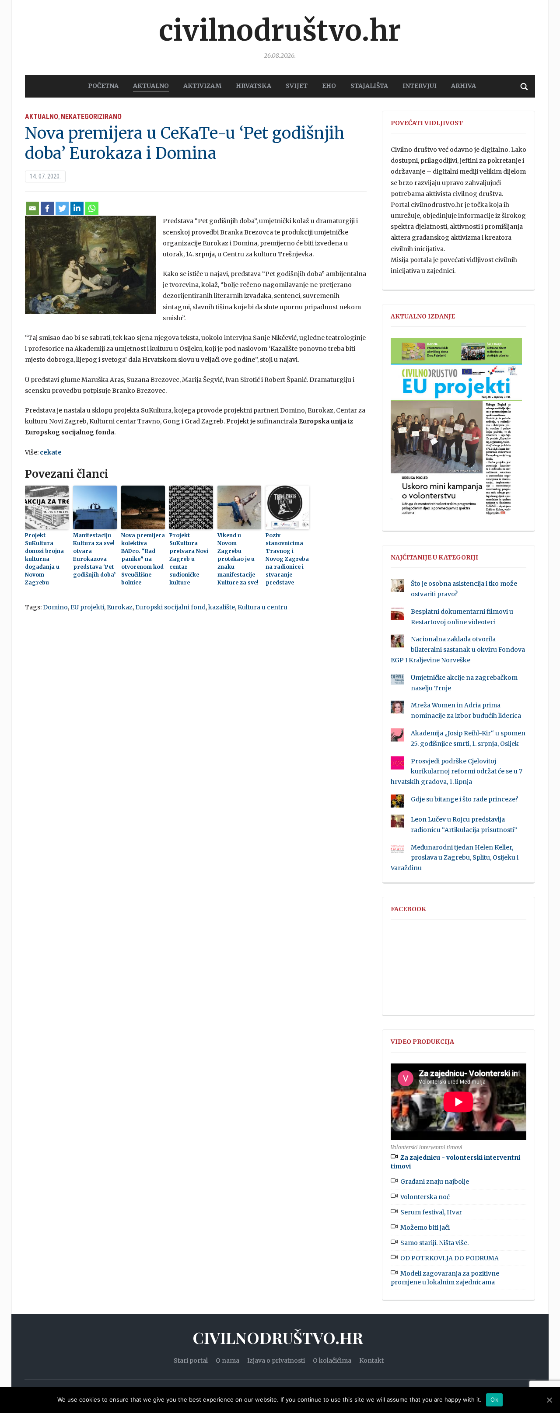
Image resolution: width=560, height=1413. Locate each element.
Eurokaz (120, 607)
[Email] (32, 208)
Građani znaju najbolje (434, 1182)
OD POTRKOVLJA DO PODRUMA (449, 1258)
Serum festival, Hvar (431, 1212)
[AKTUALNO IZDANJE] (456, 430)
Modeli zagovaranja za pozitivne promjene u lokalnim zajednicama (445, 1278)
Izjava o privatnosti (276, 1360)
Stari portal (191, 1360)
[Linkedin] (77, 208)
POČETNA (103, 86)
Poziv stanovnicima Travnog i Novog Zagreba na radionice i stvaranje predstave (287, 559)
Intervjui (419, 86)
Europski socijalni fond (170, 607)
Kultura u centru (262, 607)
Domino (55, 607)
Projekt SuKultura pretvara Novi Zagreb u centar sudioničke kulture (188, 559)
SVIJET (297, 86)
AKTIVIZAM (202, 86)
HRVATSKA (253, 86)
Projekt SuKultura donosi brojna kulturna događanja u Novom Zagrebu (44, 559)
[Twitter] (62, 208)
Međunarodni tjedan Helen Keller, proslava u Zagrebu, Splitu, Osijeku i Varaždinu (454, 857)
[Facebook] (47, 208)
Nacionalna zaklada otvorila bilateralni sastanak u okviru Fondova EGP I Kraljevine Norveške (458, 649)
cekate (51, 452)
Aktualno (41, 116)
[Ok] (549, 1400)
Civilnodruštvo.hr (280, 30)
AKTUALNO (151, 86)
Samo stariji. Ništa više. (434, 1243)
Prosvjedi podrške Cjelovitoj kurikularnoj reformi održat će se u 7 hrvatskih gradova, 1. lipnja (456, 771)
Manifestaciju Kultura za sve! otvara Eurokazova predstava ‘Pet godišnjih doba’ (94, 555)
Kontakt (371, 1360)
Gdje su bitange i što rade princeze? (464, 799)
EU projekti (87, 607)
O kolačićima (332, 1360)
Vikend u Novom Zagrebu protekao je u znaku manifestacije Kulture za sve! (238, 559)
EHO (329, 86)
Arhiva (463, 86)
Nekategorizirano (91, 116)
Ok (494, 1399)
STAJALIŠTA (369, 86)
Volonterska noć (425, 1197)
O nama (227, 1360)
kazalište (221, 607)
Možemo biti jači (425, 1227)
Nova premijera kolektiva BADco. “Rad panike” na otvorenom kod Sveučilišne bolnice (143, 559)
